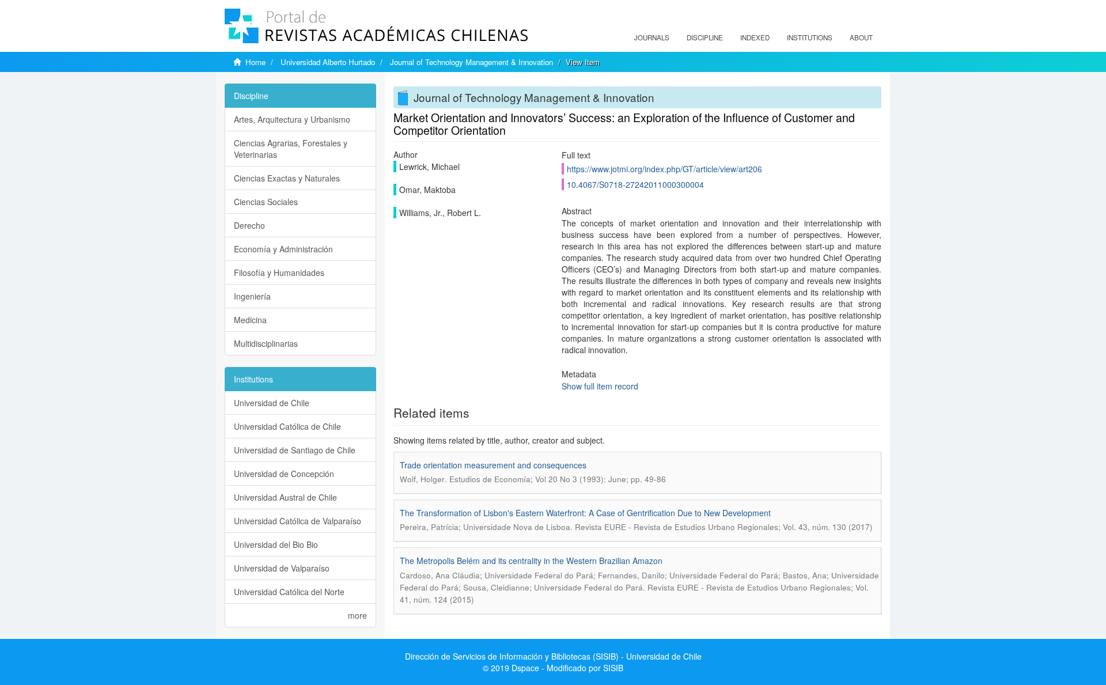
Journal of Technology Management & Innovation (471, 61)
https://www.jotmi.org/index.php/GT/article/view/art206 (664, 169)
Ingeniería (252, 296)
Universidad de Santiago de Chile (294, 450)
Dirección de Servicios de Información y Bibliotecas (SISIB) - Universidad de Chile (553, 656)
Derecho (249, 225)
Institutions (809, 37)
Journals (651, 37)
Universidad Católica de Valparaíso (297, 521)
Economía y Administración (283, 249)
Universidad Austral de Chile (285, 497)
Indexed (755, 37)
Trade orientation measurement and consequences (493, 465)
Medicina (250, 320)
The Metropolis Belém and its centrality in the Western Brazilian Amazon (531, 560)
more (357, 615)
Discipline (705, 37)
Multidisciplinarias (266, 343)
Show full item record (600, 386)
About (861, 37)
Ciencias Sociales (266, 201)
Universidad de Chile (271, 402)
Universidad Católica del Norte (289, 591)
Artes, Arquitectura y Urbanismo (292, 119)
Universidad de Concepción (284, 473)
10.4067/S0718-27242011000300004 (635, 184)
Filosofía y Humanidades (279, 272)
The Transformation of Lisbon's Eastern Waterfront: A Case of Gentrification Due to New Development (585, 513)
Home (255, 61)
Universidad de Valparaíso (281, 568)
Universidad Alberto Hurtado (328, 61)
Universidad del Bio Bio (276, 544)
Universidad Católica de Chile (287, 426)
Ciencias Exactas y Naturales (287, 178)
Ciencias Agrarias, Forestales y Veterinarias (290, 148)
